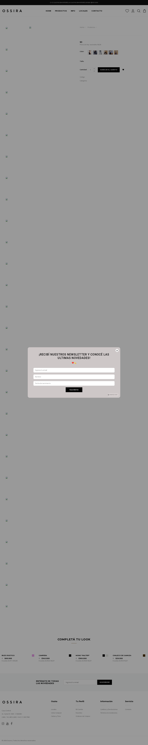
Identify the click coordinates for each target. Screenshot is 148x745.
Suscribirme (74, 390)
